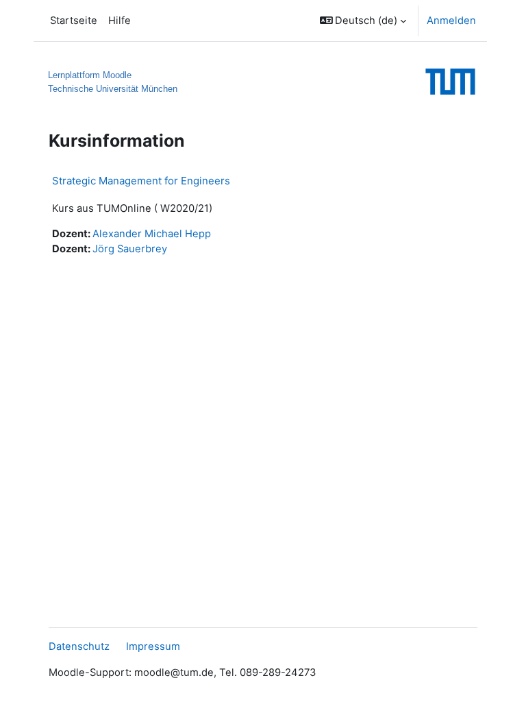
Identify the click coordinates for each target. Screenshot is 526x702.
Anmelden (451, 20)
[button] (363, 20)
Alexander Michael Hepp (151, 234)
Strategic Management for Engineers (141, 180)
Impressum (153, 646)
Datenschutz (79, 646)
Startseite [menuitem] (73, 20)
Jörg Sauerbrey (129, 249)
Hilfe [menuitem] (119, 20)
